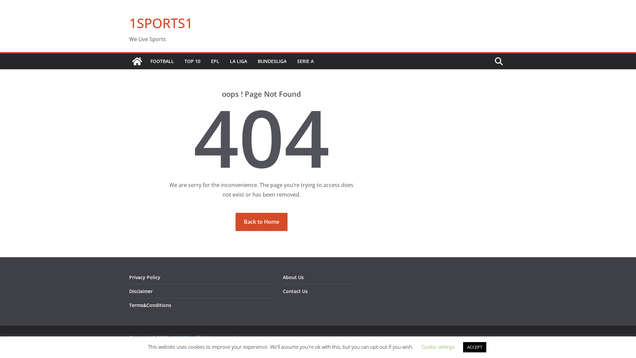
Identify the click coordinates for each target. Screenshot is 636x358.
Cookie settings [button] (438, 346)
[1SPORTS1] (137, 61)
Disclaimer (141, 291)
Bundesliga (272, 61)
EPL (215, 61)
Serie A (305, 61)
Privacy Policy (144, 277)
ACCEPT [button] (474, 347)
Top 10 (192, 61)
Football (162, 61)
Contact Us (295, 291)
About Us (293, 277)
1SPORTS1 (161, 23)
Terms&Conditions (150, 305)
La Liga (238, 61)
